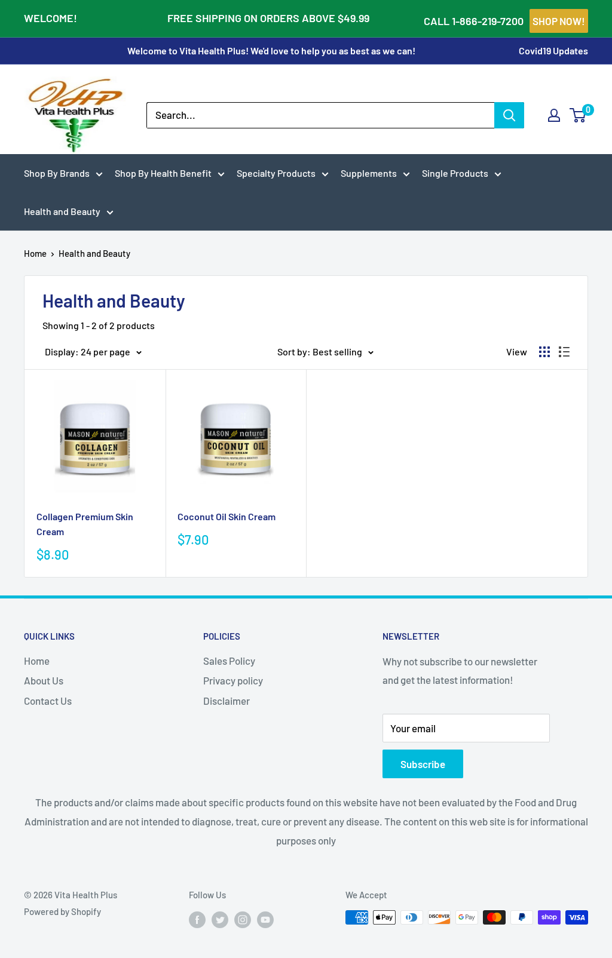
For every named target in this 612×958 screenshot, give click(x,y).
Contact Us (48, 701)
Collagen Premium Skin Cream (84, 524)
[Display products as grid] (544, 351)
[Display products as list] (564, 351)
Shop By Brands (57, 173)
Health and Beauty (62, 211)
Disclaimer (226, 701)
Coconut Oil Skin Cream (227, 516)
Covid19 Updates (553, 50)
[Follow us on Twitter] (220, 919)
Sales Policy (229, 661)
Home (35, 253)
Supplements (369, 173)
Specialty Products (276, 173)
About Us (43, 680)
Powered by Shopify (62, 911)
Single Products (455, 173)
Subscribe (422, 764)
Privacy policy (233, 680)
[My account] (554, 115)
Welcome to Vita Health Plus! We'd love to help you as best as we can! (271, 50)
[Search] (509, 115)
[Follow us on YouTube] (265, 919)
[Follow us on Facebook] (197, 919)
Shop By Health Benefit (163, 173)
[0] (578, 115)
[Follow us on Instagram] (242, 919)
